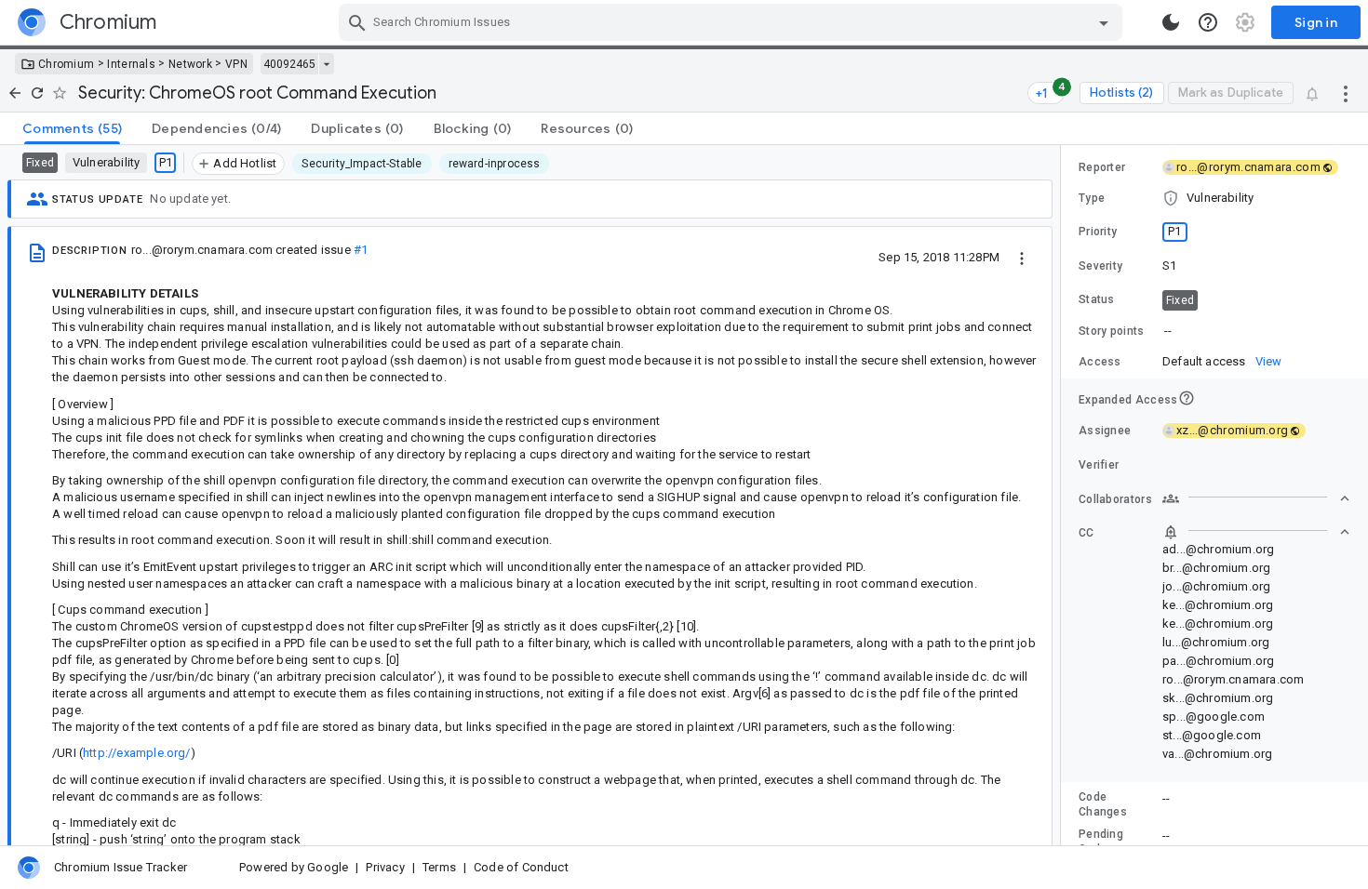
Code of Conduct (521, 867)
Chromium (66, 64)
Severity (1100, 265)
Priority (1098, 231)
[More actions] (1346, 93)
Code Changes (1103, 804)
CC (1086, 532)
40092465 (289, 64)
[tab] (72, 128)
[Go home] (15, 93)
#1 (361, 250)
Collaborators (1115, 499)
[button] (1214, 198)
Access (1100, 361)
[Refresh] (37, 93)
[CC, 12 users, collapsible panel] (1256, 532)
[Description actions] (1022, 257)
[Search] (357, 22)
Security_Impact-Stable (362, 163)
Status (1097, 299)
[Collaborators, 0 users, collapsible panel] (1256, 498)
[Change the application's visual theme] (1170, 22)
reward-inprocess (495, 163)
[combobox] (733, 22)
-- (1168, 331)
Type (1092, 198)
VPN (236, 64)
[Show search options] (1104, 22)
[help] (1208, 22)
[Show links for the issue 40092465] (326, 64)
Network (190, 64)
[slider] (1063, 495)
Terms (439, 867)
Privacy (385, 867)
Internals (131, 64)
